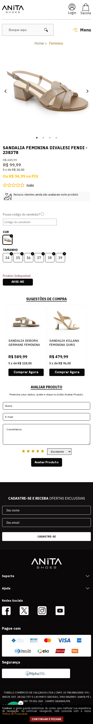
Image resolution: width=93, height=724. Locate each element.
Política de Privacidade (14, 713)
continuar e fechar (46, 719)
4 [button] (56, 138)
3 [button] (50, 138)
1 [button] (37, 138)
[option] (46, 91)
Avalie (30, 185)
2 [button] (43, 138)
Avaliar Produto (47, 462)
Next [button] (87, 91)
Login (72, 13)
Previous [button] (5, 91)
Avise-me (17, 282)
